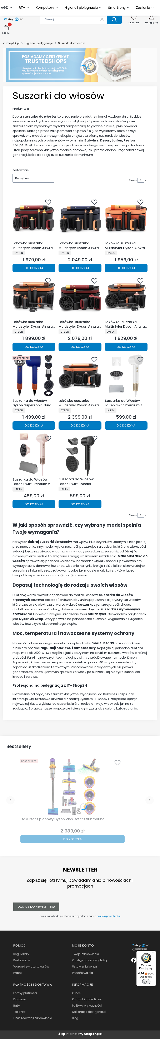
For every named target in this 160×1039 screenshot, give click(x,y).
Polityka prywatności (87, 1005)
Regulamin (21, 954)
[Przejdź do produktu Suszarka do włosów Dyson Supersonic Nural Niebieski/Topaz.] (33, 375)
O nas (76, 993)
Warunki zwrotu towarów (31, 966)
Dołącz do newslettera (36, 907)
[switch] (146, 981)
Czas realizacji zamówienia (32, 1018)
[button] (114, 19)
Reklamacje (21, 960)
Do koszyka (34, 268)
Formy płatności (25, 993)
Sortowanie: (20, 170)
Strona (133, 180)
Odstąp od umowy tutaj (89, 960)
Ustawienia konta (84, 966)
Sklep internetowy (79, 1034)
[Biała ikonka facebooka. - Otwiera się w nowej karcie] (133, 960)
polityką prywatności (108, 916)
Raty (16, 1005)
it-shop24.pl (11, 43)
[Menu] (153, 953)
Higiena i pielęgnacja (39, 43)
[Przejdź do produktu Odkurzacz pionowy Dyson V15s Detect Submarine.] (72, 786)
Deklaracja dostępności (89, 1012)
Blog (75, 1018)
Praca (17, 973)
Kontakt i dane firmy (87, 999)
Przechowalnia (82, 973)
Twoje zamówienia (85, 954)
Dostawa (19, 999)
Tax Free (19, 1012)
